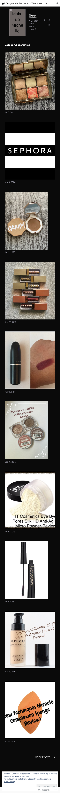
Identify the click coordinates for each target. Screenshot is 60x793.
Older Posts (44, 756)
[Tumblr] (44, 20)
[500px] (49, 24)
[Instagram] (49, 20)
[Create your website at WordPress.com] (30, 3)
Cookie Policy (9, 781)
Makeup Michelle (32, 16)
